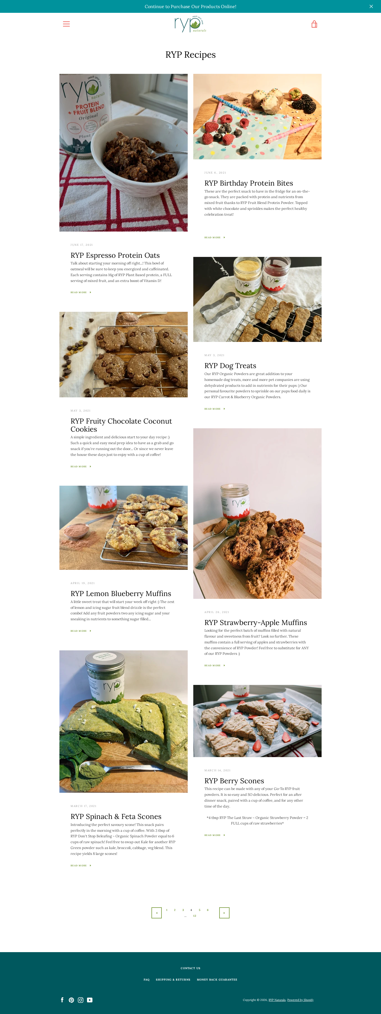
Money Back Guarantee (217, 979)
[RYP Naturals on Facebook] (62, 999)
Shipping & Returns (173, 979)
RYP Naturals (277, 1000)
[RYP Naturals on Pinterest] (71, 999)
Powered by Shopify (300, 1000)
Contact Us (191, 968)
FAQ (146, 979)
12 (195, 916)
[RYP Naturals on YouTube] (90, 999)
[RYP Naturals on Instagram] (80, 999)
